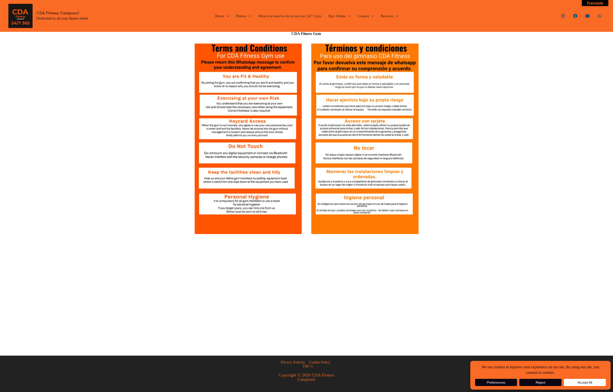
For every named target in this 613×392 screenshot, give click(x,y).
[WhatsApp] (600, 16)
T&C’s (307, 366)
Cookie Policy (319, 362)
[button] (226, 16)
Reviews (387, 16)
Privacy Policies (293, 362)
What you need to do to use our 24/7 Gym (289, 16)
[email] (587, 16)
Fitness (241, 16)
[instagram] (563, 16)
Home (219, 16)
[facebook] (575, 16)
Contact (363, 16)
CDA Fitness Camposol (57, 13)
